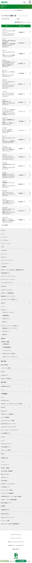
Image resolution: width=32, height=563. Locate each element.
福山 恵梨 (21, 32)
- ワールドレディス (6, 350)
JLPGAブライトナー (5, 386)
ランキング (3, 286)
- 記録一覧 (4, 322)
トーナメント (4, 237)
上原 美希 (21, 148)
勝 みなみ (21, 166)
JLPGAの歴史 (4, 480)
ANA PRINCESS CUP (6, 147)
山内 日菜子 (21, 43)
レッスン (3, 437)
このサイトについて (16, 534)
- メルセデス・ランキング (8, 312)
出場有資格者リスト (5, 273)
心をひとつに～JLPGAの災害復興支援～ (10, 524)
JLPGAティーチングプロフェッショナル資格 (11, 403)
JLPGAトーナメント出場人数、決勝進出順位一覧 (12, 270)
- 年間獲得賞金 (5, 315)
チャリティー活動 (5, 520)
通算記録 (3, 338)
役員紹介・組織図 (5, 468)
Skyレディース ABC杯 (7, 129)
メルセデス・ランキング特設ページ (9, 299)
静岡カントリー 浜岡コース (8, 122)
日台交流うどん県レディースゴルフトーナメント (8, 209)
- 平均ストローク (6, 318)
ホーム (2, 10)
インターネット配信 (5, 368)
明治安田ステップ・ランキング (8, 296)
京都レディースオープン (7, 219)
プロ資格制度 (4, 393)
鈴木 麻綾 (21, 121)
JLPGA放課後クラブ (5, 433)
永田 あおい (20, 84)
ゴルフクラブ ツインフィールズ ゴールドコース (8, 85)
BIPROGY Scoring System (26, 22)
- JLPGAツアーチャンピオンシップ (10, 356)
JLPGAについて (4, 458)
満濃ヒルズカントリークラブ (8, 212)
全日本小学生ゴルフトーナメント (9, 423)
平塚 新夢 (21, 73)
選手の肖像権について (6, 503)
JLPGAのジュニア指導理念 (7, 414)
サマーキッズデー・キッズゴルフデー (10, 430)
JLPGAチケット (4, 375)
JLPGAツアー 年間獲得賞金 (7, 293)
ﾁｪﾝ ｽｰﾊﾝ (21, 111)
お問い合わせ (16, 549)
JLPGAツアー (4, 257)
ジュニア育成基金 (5, 417)
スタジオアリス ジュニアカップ (8, 427)
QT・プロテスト (5, 240)
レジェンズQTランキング (7, 282)
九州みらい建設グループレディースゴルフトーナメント (8, 62)
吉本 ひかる (21, 210)
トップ (2, 234)
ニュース (3, 230)
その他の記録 (5, 561)
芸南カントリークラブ (7, 185)
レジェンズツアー (5, 263)
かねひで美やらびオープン (8, 200)
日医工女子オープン (6, 101)
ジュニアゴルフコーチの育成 (7, 420)
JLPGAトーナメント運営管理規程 (9, 499)
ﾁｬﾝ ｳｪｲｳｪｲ (21, 130)
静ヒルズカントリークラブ (8, 75)
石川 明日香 (20, 139)
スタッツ (8, 10)
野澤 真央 (21, 53)
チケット (3, 371)
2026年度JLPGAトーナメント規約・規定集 (11, 496)
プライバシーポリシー (16, 538)
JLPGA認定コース (5, 487)
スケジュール (4, 254)
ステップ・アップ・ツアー (7, 260)
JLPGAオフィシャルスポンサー (8, 483)
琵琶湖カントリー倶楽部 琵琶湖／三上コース (8, 44)
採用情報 (3, 506)
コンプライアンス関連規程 (7, 493)
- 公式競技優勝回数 (6, 347)
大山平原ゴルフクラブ (7, 167)
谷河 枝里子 (20, 63)
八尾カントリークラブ (7, 103)
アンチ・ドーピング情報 (6, 490)
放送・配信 (3, 361)
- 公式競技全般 (5, 344)
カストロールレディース (7, 156)
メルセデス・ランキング (6, 290)
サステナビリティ (5, 514)
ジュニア (3, 407)
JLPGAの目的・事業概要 (6, 471)
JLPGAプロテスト (5, 400)
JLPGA (2, 246)
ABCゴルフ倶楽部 (6, 131)
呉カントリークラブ (6, 94)
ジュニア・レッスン (5, 243)
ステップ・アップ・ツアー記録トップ (10, 325)
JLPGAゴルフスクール (6, 443)
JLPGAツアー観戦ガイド (6, 378)
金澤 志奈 (21, 175)
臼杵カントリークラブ (7, 194)
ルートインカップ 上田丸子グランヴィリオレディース (8, 110)
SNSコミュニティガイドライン (16, 542)
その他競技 (3, 266)
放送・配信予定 (4, 365)
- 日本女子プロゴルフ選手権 (8, 353)
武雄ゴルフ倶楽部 (6, 65)
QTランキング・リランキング (8, 279)
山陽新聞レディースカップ (8, 174)
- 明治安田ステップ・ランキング (9, 328)
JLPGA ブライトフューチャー (8, 517)
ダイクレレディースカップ (8, 93)
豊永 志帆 (21, 156)
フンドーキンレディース (7, 192)
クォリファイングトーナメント (8, 276)
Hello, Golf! (3, 411)
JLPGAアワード (4, 477)
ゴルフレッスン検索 (5, 450)
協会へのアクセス (5, 474)
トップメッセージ (5, 464)
